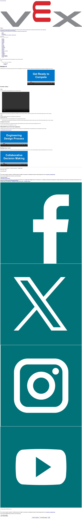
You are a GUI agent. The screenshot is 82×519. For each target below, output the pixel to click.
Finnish (3, 52)
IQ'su (3, 33)
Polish (3, 50)
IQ (9, 31)
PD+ (39, 29)
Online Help (44, 29)
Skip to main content (3, 0)
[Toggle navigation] (0, 27)
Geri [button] (3, 169)
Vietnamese (3, 53)
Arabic (3, 38)
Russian (3, 51)
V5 (12, 31)
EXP (10, 31)
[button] (41, 263)
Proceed (6, 177)
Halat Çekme (4, 34)
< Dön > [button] (5, 169)
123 (5, 31)
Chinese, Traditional (4, 56)
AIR (21, 31)
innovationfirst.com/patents (14, 180)
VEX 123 (1, 29)
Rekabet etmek (6, 63)
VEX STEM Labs (36, 29)
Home (3, 32)
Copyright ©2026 (26, 179)
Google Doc (2, 117)
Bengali (3, 39)
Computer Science (28, 29)
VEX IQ (10, 29)
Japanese (3, 49)
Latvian (3, 46)
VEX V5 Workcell (22, 29)
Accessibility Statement (27, 181)
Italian (3, 43)
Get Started (32, 29)
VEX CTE (18, 29)
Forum (41, 29)
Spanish (3, 41)
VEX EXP (13, 29)
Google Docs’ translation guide (50, 174)
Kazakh (3, 44)
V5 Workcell (18, 31)
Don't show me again (4, 515)
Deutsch (3, 40)
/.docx (5, 117)
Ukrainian (3, 54)
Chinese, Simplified (4, 55)
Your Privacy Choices (43, 517)
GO (7, 31)
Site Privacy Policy (3, 181)
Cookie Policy (14, 181)
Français (3, 42)
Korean (3, 45)
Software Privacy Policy (19, 181)
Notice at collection (35, 517)
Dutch (3, 48)
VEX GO (4, 29)
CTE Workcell (15, 31)
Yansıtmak (5, 64)
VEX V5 (16, 29)
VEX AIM (7, 29)
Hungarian (3, 47)
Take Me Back (2, 177)
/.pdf (6, 117)
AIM (8, 31)
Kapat (1, 89)
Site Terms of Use (8, 181)
